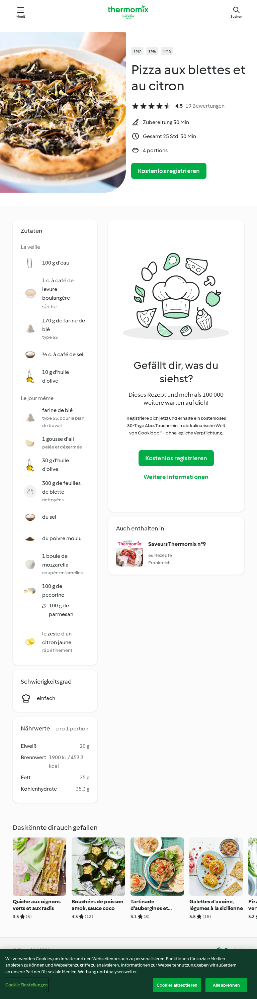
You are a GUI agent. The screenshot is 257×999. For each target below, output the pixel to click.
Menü (20, 16)
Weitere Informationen (176, 477)
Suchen (236, 16)
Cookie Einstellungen (26, 984)
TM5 (167, 51)
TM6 (152, 51)
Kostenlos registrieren (169, 171)
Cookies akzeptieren (177, 985)
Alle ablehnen (226, 985)
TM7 (137, 51)
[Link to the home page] (128, 12)
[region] (128, 974)
